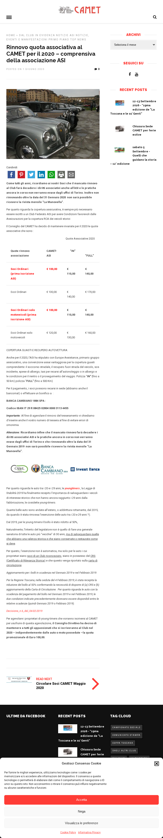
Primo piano (59, 39)
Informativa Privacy (89, 832)
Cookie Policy (68, 832)
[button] (157, 763)
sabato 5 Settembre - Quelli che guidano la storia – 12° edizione (133, 155)
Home (10, 35)
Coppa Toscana (122, 743)
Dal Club (26, 35)
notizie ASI (65, 35)
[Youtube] (136, 74)
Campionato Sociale (126, 727)
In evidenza (45, 35)
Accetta (81, 799)
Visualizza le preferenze (81, 823)
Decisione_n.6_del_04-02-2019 (24, 611)
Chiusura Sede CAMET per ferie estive (144, 130)
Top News (78, 39)
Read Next (44, 679)
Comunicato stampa (126, 735)
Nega (81, 811)
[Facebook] (130, 74)
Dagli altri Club (124, 751)
